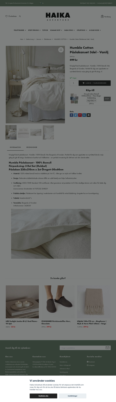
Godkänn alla (43, 396)
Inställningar (72, 396)
